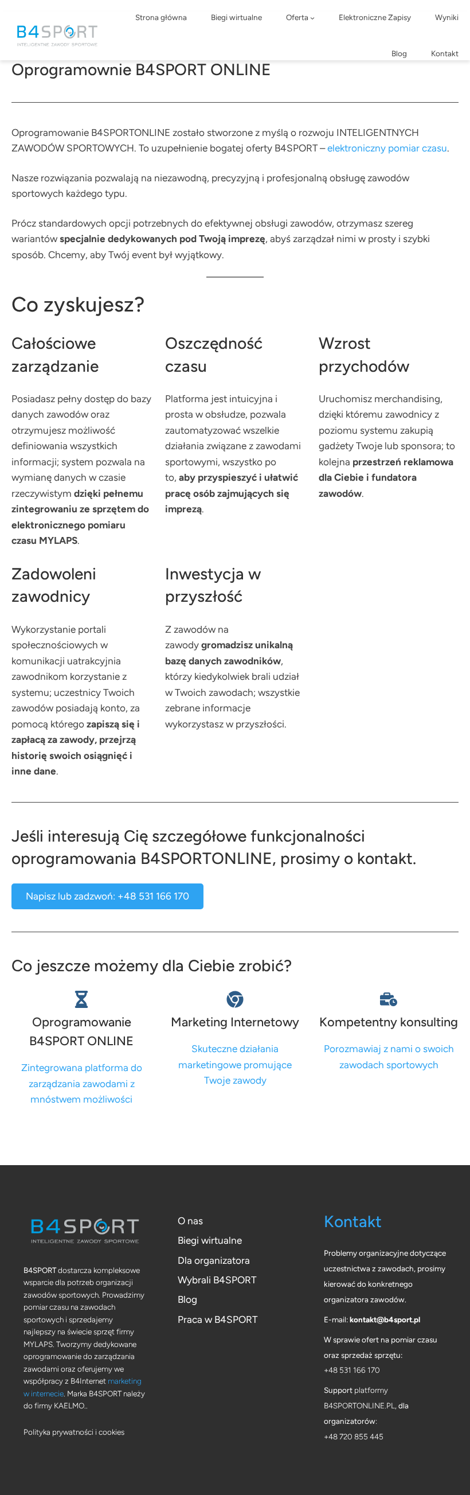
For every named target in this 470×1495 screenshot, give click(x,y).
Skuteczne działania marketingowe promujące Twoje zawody (235, 1064)
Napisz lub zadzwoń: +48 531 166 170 (107, 896)
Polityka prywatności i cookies (73, 1431)
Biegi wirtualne (210, 1240)
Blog (187, 1299)
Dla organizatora (214, 1260)
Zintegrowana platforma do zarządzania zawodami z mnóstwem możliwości (81, 1083)
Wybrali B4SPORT (217, 1280)
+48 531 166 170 (352, 1370)
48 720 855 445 (355, 1436)
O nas (190, 1221)
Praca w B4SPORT (217, 1319)
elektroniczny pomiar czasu (387, 148)
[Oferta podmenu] (312, 17)
